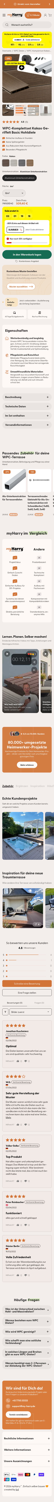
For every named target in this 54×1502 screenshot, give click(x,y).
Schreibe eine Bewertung (27, 983)
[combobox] (27, 24)
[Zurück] (4, 4)
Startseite (6, 50)
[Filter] (5, 1011)
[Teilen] (34, 662)
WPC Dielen (19, 50)
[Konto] (45, 15)
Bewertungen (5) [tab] (14, 1002)
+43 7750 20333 (20, 1400)
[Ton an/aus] (34, 670)
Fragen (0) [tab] (39, 1002)
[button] (8, 239)
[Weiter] (49, 4)
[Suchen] (7, 25)
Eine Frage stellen (27, 992)
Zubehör (8, 786)
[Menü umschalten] (4, 15)
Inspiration (37, 786)
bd (17, 1489)
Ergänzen (22, 786)
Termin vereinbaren (18, 1414)
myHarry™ (17, 1486)
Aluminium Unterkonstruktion (19, 177)
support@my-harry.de (23, 1406)
